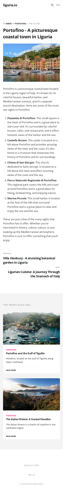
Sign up (31, 474)
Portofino (20, 23)
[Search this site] (52, 5)
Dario (9, 23)
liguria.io (10, 5)
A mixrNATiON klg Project (31, 483)
